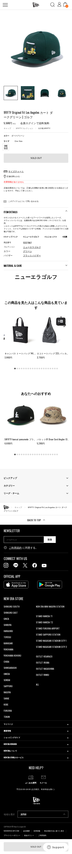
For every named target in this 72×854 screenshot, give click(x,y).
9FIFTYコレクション (24, 128)
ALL (37, 684)
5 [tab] (24, 368)
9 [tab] (32, 368)
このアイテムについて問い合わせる (23, 201)
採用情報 (37, 831)
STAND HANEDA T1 (44, 616)
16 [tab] (48, 368)
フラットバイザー (32, 255)
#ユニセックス (51, 237)
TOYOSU (7, 637)
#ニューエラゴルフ (31, 237)
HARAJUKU (8, 631)
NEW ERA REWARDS (10, 744)
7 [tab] (28, 368)
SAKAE (6, 698)
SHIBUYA (7, 624)
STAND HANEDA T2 (44, 622)
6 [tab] (26, 368)
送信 (49, 539)
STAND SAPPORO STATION (48, 634)
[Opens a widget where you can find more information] (55, 847)
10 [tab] (35, 368)
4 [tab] (21, 368)
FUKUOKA (8, 710)
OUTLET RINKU (42, 674)
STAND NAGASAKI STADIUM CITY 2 (51, 646)
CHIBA (6, 661)
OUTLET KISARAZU (44, 656)
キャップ (7, 128)
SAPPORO (8, 686)
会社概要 (26, 831)
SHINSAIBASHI (10, 667)
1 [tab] (15, 368)
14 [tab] (43, 368)
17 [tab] (50, 368)
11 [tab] (37, 368)
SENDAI (7, 680)
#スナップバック (11, 237)
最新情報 (7, 730)
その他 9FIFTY (44, 128)
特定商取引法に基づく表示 (54, 831)
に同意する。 (23, 547)
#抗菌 (64, 237)
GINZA (6, 618)
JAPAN (23, 814)
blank (38, 612)
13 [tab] (41, 368)
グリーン (27, 251)
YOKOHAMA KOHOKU (12, 655)
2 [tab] (17, 368)
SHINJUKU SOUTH (12, 606)
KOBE (6, 704)
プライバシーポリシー (12, 835)
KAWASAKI (8, 643)
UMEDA (7, 673)
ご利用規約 (15, 547)
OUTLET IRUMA (42, 662)
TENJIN (7, 716)
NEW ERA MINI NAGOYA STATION (50, 606)
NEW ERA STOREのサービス (14, 757)
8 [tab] (30, 368)
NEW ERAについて (10, 750)
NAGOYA (7, 692)
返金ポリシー (29, 835)
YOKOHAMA (8, 649)
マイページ (8, 724)
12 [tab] (39, 368)
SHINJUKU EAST (11, 612)
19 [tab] (55, 368)
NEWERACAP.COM (11, 831)
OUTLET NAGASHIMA (45, 668)
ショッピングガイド (12, 737)
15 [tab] (46, 368)
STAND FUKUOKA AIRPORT (48, 628)
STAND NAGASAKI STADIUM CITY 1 (51, 640)
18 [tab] (52, 368)
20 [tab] (57, 368)
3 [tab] (19, 368)
